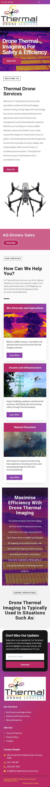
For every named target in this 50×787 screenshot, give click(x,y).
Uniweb (35, 783)
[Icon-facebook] (35, 2)
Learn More (14, 355)
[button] (48, 15)
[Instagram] (39, 2)
